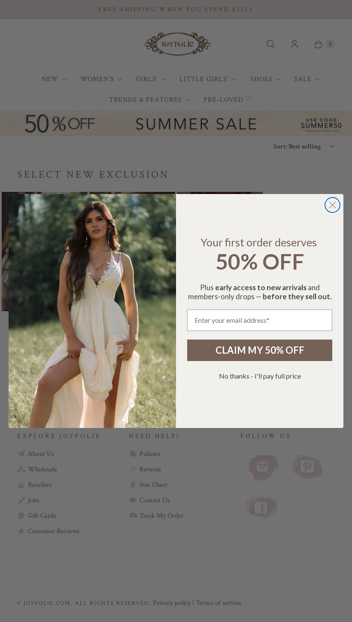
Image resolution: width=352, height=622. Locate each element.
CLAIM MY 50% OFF (259, 350)
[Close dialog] (332, 204)
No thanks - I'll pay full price (260, 376)
